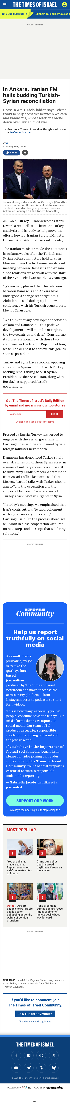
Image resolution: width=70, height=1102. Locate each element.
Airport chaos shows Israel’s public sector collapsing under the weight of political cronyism (20, 913)
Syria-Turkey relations (52, 980)
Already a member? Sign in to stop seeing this (35, 809)
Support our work (35, 800)
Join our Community (14, 13)
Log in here (45, 1021)
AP (7, 143)
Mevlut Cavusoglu (14, 986)
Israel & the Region (27, 980)
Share (13, 152)
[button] (64, 4)
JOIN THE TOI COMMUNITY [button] (35, 1014)
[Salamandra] (54, 1087)
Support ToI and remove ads (52, 13)
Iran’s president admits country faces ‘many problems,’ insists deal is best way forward (50, 911)
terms (51, 422)
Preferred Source (20, 132)
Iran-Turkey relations (16, 983)
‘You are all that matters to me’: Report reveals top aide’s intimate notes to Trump (19, 867)
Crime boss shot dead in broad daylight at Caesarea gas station (49, 866)
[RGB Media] (27, 1087)
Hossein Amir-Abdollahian (43, 983)
